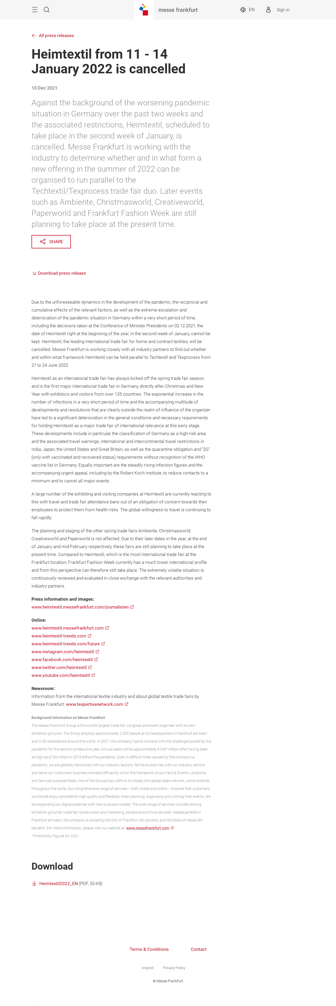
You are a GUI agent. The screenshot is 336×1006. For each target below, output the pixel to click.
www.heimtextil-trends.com (59, 636)
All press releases (56, 35)
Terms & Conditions (149, 949)
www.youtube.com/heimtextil (61, 675)
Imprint (148, 968)
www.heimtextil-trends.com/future (66, 643)
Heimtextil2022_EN (58, 883)
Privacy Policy (174, 968)
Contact (199, 949)
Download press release (62, 273)
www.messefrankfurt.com (147, 828)
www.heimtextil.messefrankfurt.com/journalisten (80, 607)
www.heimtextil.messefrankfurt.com (68, 628)
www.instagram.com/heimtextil (63, 651)
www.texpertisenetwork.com (94, 704)
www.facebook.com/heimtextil (62, 659)
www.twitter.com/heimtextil (59, 667)
